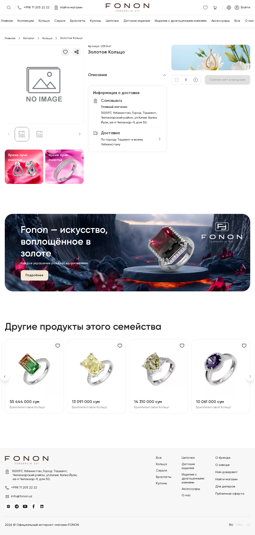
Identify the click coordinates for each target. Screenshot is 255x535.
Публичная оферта (229, 493)
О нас (249, 21)
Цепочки (112, 21)
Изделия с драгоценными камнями (181, 21)
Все (237, 21)
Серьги (59, 21)
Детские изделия (137, 21)
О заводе (222, 465)
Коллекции (26, 21)
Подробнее (34, 275)
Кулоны (95, 21)
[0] (206, 7)
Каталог (28, 38)
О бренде (222, 458)
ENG (240, 525)
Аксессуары (220, 21)
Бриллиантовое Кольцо (27, 407)
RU (231, 525)
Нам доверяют (226, 472)
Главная (7, 21)
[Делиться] (76, 52)
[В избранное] (65, 52)
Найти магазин (226, 479)
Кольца (44, 21)
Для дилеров (225, 486)
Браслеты (77, 21)
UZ (248, 525)
